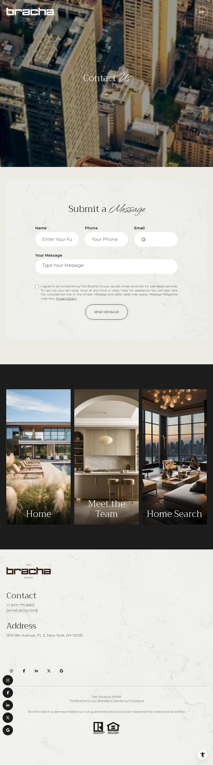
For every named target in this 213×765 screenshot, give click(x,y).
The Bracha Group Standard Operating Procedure (106, 701)
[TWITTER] (8, 717)
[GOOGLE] (8, 730)
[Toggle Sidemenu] (201, 12)
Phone (91, 228)
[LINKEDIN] (8, 705)
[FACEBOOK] (8, 693)
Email (139, 228)
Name (40, 228)
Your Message (48, 255)
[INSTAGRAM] (8, 680)
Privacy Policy (66, 298)
